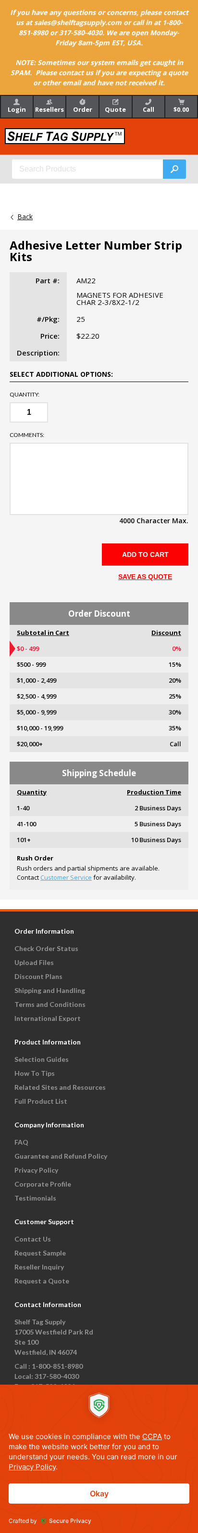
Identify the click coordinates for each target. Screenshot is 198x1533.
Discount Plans (38, 976)
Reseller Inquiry (39, 1267)
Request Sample (40, 1253)
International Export (47, 1018)
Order (82, 109)
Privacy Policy (36, 1170)
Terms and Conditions (50, 1004)
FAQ (21, 1142)
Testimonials (35, 1198)
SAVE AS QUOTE (145, 577)
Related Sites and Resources (60, 1087)
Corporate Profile (42, 1184)
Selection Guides (41, 1059)
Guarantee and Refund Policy (60, 1156)
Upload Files (34, 962)
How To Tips (34, 1073)
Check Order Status (46, 948)
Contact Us (32, 1239)
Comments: (27, 435)
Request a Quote (41, 1281)
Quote (115, 109)
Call (148, 109)
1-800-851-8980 (57, 1366)
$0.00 (181, 109)
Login (17, 109)
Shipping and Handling (49, 990)
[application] (99, 1459)
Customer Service (66, 877)
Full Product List (40, 1101)
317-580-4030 (57, 1376)
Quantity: (24, 394)
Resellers (49, 109)
